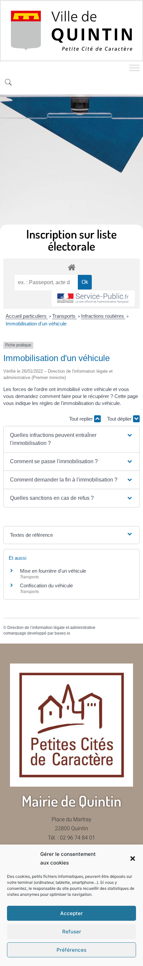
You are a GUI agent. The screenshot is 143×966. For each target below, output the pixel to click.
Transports (64, 316)
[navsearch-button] (8, 83)
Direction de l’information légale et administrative (51, 627)
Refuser (71, 931)
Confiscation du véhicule (46, 585)
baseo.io (62, 633)
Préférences (71, 950)
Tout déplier (120, 419)
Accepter (71, 913)
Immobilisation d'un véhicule (36, 323)
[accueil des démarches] (71, 267)
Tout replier (81, 419)
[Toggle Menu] (134, 68)
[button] (132, 858)
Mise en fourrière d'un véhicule (53, 571)
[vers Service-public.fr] (93, 298)
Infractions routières (103, 316)
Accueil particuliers (27, 316)
